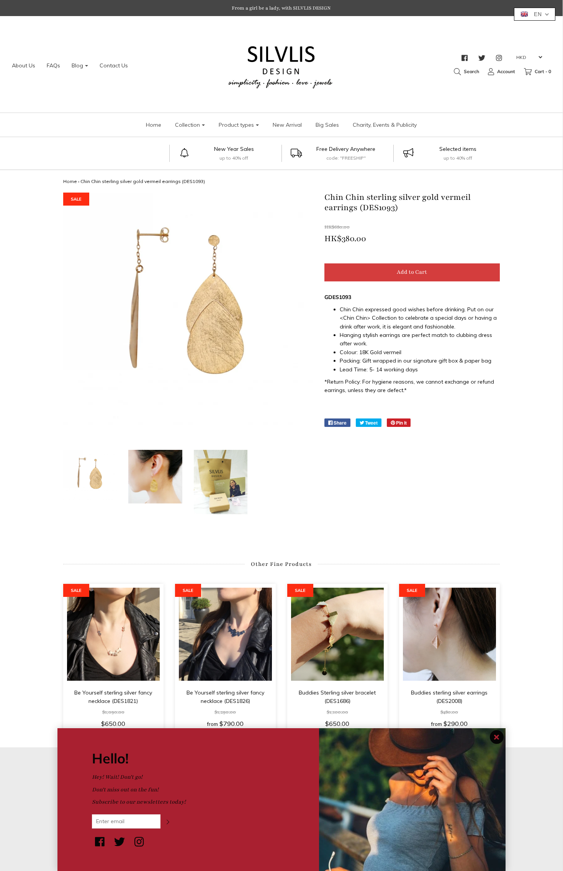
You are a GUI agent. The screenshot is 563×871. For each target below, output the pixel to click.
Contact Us (114, 65)
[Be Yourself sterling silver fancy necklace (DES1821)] (113, 634)
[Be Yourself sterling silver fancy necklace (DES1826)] (225, 634)
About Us (23, 65)
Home (153, 124)
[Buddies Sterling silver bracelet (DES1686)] (337, 634)
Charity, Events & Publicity (385, 124)
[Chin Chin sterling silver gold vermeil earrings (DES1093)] (90, 476)
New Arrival (287, 124)
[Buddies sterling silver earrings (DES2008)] (449, 634)
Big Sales (327, 124)
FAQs (53, 65)
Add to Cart (412, 272)
